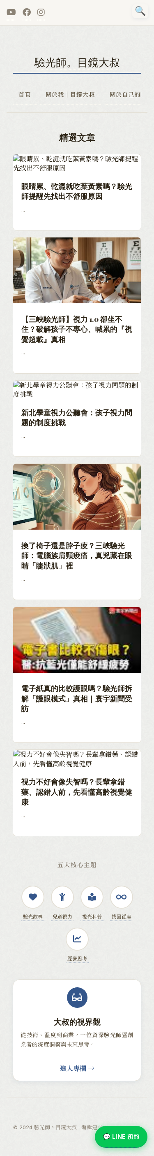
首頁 (24, 94)
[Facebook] (27, 12)
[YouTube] (11, 12)
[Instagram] (41, 12)
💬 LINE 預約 (121, 1136)
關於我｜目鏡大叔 (70, 94)
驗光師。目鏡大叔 (77, 62)
